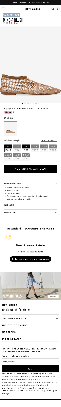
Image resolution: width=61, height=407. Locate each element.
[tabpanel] (30, 64)
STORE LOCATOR (12, 339)
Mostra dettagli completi (13, 183)
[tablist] (30, 103)
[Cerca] (52, 8)
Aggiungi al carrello (30, 168)
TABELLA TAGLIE (49, 140)
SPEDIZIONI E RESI (9, 212)
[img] (3, 309)
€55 (16, 23)
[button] (3, 8)
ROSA (10, 128)
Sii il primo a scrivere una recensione (30, 259)
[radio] (8, 148)
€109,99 (7, 23)
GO (30, 368)
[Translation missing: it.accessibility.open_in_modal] (30, 64)
